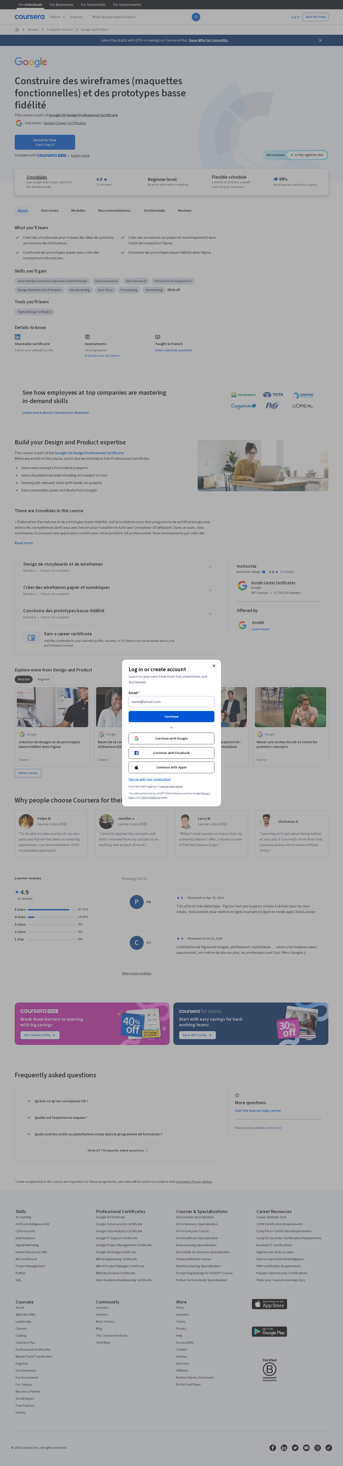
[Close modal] (214, 666)
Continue (171, 716)
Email (134, 693)
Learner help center (171, 786)
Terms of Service (151, 798)
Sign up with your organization (150, 779)
